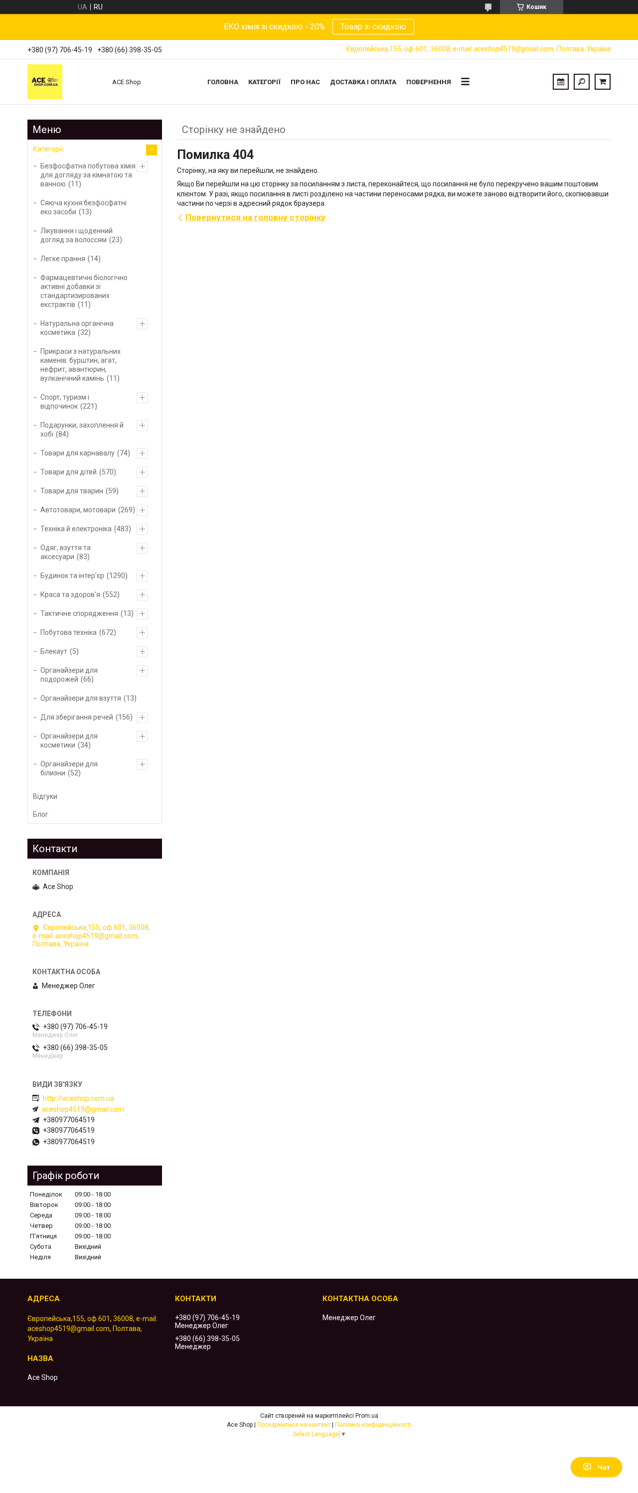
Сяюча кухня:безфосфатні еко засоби (83, 207)
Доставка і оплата (363, 82)
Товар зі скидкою (373, 26)
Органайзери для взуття (80, 698)
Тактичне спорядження (79, 613)
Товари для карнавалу (77, 453)
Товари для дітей (68, 472)
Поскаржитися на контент (293, 1424)
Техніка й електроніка (76, 529)
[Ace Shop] (64, 81)
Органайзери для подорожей (69, 674)
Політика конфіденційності (373, 1424)
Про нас (305, 82)
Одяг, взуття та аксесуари (65, 552)
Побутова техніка (68, 632)
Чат (604, 1467)
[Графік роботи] (561, 82)
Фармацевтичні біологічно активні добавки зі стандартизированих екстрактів (84, 291)
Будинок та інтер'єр (72, 576)
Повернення (428, 82)
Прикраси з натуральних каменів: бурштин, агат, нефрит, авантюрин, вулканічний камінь (80, 364)
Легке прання (62, 259)
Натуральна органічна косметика (77, 327)
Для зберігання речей (76, 717)
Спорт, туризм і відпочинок (64, 401)
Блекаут (53, 651)
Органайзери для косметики (69, 740)
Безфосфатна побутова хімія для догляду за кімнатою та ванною (88, 175)
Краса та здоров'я (70, 594)
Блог (40, 814)
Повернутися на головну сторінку (255, 217)
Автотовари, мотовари (78, 510)
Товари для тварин (71, 491)
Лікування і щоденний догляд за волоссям (76, 235)
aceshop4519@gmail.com (83, 1109)
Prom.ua (366, 1415)
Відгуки (45, 796)
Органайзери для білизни (69, 768)
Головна (222, 82)
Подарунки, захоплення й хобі (82, 429)
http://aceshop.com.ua (78, 1098)
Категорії (264, 82)
